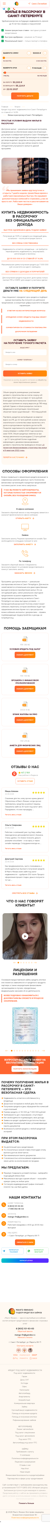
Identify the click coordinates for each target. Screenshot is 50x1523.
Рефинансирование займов (24, 1420)
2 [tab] (21, 962)
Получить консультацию (25, 1069)
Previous (14, 962)
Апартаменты (24, 1396)
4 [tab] (26, 962)
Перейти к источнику (13, 457)
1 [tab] (18, 962)
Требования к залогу (25, 1452)
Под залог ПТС (25, 1439)
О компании (25, 1455)
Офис (24, 1386)
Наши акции (25, 1472)
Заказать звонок (23, 573)
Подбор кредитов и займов (29, 1311)
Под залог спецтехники (25, 1432)
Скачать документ (25, 655)
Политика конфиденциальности (25, 1458)
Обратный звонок (25, 1331)
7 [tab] (27, 1050)
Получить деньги (25, 96)
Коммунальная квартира (24, 1403)
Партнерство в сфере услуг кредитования (25, 1478)
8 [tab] (30, 1050)
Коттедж (24, 1383)
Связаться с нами (25, 1242)
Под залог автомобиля (25, 1436)
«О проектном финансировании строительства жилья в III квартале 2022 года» (25, 448)
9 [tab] (33, 1050)
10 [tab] (36, 1050)
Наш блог (25, 1468)
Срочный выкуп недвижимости (24, 1410)
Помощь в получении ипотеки (24, 1417)
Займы (24, 1407)
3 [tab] (23, 962)
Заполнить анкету (23, 544)
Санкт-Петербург (39, 3)
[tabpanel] (25, 936)
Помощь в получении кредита (24, 1413)
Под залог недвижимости (24, 1373)
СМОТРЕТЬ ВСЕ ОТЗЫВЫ (23, 893)
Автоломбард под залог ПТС (25, 1443)
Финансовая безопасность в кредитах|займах (25, 1475)
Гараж (24, 1376)
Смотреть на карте (25, 1346)
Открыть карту (23, 518)
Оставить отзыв (25, 781)
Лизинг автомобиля (25, 1429)
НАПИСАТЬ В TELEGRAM (13, 1251)
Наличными (24, 1390)
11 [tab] (38, 1050)
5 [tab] (29, 962)
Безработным (24, 1400)
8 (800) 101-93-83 (15, 1206)
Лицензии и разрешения (25, 1462)
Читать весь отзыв (13, 814)
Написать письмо (25, 1337)
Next (35, 962)
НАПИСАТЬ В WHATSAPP (38, 1251)
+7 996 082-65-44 (16, 1209)
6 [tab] (31, 962)
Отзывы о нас (25, 1465)
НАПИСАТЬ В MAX (26, 1260)
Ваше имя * (25, 348)
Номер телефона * (25, 360)
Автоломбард (24, 1393)
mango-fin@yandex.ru (18, 1217)
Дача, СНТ (24, 1380)
